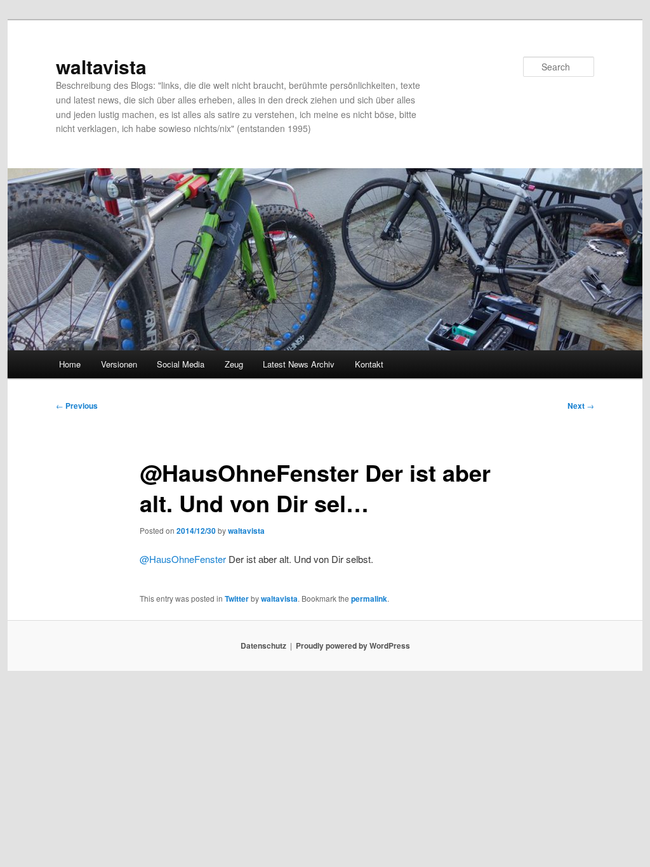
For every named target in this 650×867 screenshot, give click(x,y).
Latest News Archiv (299, 364)
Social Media (180, 364)
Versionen (119, 364)
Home (70, 364)
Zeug (234, 364)
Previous (77, 405)
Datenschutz (263, 645)
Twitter (237, 598)
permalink (369, 598)
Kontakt (369, 364)
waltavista (101, 66)
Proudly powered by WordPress (353, 645)
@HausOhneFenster (183, 559)
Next (580, 405)
